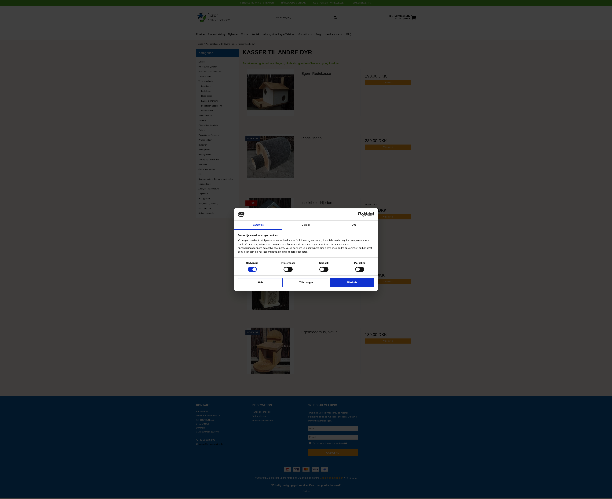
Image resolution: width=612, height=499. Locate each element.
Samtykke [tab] (258, 225)
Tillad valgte (306, 282)
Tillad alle (352, 282)
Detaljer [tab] (306, 225)
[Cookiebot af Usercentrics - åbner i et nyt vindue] (360, 214)
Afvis (260, 282)
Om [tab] (354, 225)
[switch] (288, 269)
